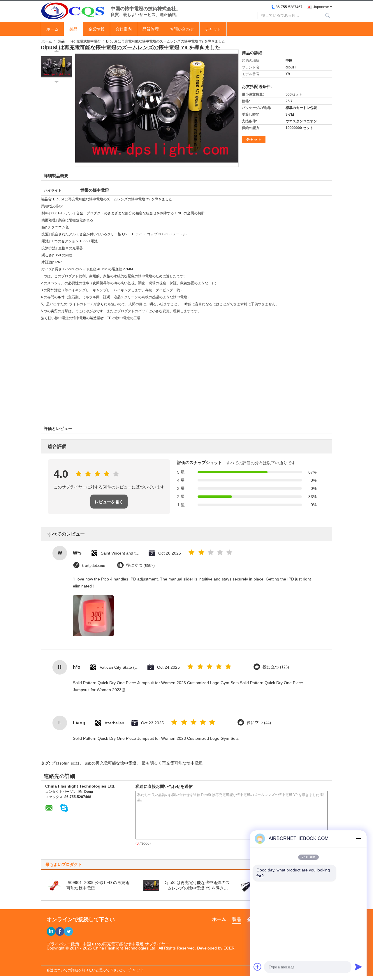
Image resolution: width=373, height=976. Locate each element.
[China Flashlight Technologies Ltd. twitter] (68, 931)
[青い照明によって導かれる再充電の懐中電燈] (248, 885)
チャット (213, 29)
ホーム (52, 29)
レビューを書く (109, 502)
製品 (73, 29)
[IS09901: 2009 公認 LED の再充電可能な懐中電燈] (54, 885)
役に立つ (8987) (140, 565)
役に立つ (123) (276, 667)
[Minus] (358, 838)
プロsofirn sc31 (65, 763)
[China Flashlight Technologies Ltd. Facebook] (59, 931)
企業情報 (96, 29)
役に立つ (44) (259, 723)
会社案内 (123, 29)
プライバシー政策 (63, 944)
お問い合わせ (182, 29)
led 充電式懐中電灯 (86, 41)
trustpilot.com (93, 565)
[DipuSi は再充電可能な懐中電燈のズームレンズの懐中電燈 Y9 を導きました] (56, 66)
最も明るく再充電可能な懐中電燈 (172, 763)
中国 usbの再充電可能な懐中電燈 (113, 944)
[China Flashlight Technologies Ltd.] (73, 11)
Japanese (321, 7)
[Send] (358, 966)
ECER (229, 948)
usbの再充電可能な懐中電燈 (110, 763)
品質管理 (150, 29)
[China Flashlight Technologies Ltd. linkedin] (51, 931)
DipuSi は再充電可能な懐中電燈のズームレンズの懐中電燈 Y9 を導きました (196, 888)
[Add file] (258, 966)
